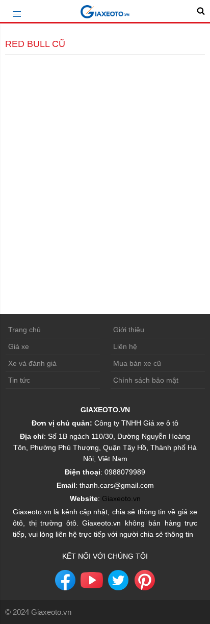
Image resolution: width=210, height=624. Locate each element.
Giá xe (18, 346)
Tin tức (19, 380)
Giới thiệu (128, 330)
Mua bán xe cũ (137, 363)
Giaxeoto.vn (121, 498)
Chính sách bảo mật (145, 380)
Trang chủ (24, 330)
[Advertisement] (105, 168)
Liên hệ (125, 346)
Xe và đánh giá (32, 363)
